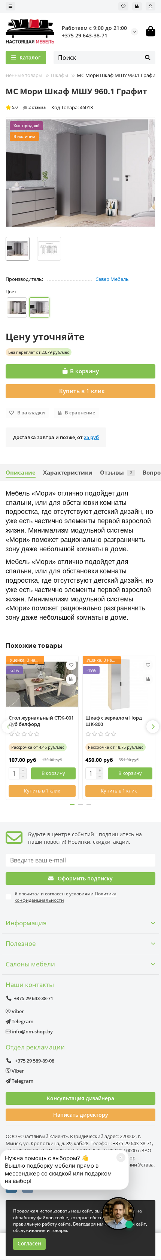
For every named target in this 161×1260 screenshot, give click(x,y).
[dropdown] (10, 6)
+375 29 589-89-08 (34, 1060)
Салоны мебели (30, 964)
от (38, 352)
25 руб (91, 437)
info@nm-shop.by (31, 1031)
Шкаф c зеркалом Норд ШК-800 (113, 721)
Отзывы (116, 472)
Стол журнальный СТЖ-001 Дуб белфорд (41, 721)
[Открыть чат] (118, 1213)
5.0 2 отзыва (29, 107)
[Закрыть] (120, 1157)
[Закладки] (123, 6)
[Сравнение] (137, 6)
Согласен (29, 1243)
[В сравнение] (71, 679)
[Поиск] (147, 57)
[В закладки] (71, 665)
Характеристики (67, 472)
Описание (21, 472)
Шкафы (59, 75)
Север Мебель (112, 279)
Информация (26, 923)
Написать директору (80, 1114)
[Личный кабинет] (150, 6)
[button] (8, 726)
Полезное (21, 943)
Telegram (21, 1021)
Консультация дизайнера (80, 1098)
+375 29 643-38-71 (84, 35)
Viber (17, 1011)
